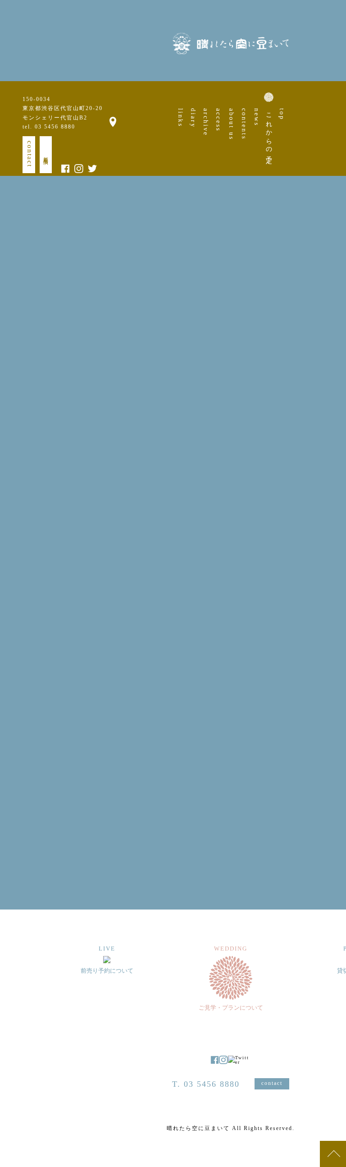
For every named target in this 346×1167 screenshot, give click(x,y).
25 (332, 359)
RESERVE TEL (222, 630)
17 (317, 346)
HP (73, 754)
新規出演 (46, 154)
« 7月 (318, 398)
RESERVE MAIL (110, 630)
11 (332, 333)
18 (332, 346)
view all (166, 859)
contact (29, 154)
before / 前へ (100, 840)
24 (317, 359)
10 (317, 333)
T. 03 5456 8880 (206, 1084)
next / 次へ (235, 840)
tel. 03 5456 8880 (49, 127)
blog (93, 754)
